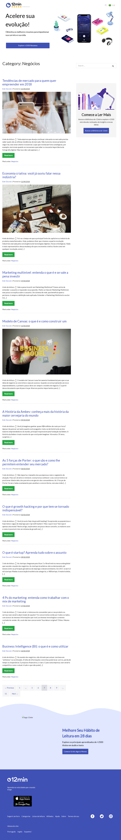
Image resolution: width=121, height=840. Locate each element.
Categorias (26, 816)
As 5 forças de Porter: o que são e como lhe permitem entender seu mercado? (31, 462)
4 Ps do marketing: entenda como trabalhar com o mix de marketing (35, 599)
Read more (9, 156)
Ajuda (57, 816)
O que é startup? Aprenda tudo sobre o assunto (34, 552)
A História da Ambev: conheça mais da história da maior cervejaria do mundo (35, 413)
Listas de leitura (38, 816)
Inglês (19, 832)
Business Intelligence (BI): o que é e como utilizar (35, 646)
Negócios (14, 161)
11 (6, 694)
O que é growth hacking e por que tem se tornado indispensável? (35, 508)
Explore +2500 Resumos (27, 45)
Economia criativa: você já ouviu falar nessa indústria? (31, 175)
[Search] (113, 66)
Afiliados (49, 816)
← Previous (9, 688)
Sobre (63, 816)
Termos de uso (73, 816)
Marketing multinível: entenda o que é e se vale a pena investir (35, 274)
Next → (15, 694)
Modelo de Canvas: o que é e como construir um (34, 321)
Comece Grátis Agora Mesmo (75, 751)
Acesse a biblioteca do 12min (96, 131)
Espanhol (27, 832)
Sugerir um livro (13, 816)
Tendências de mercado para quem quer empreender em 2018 (29, 82)
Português (11, 832)
